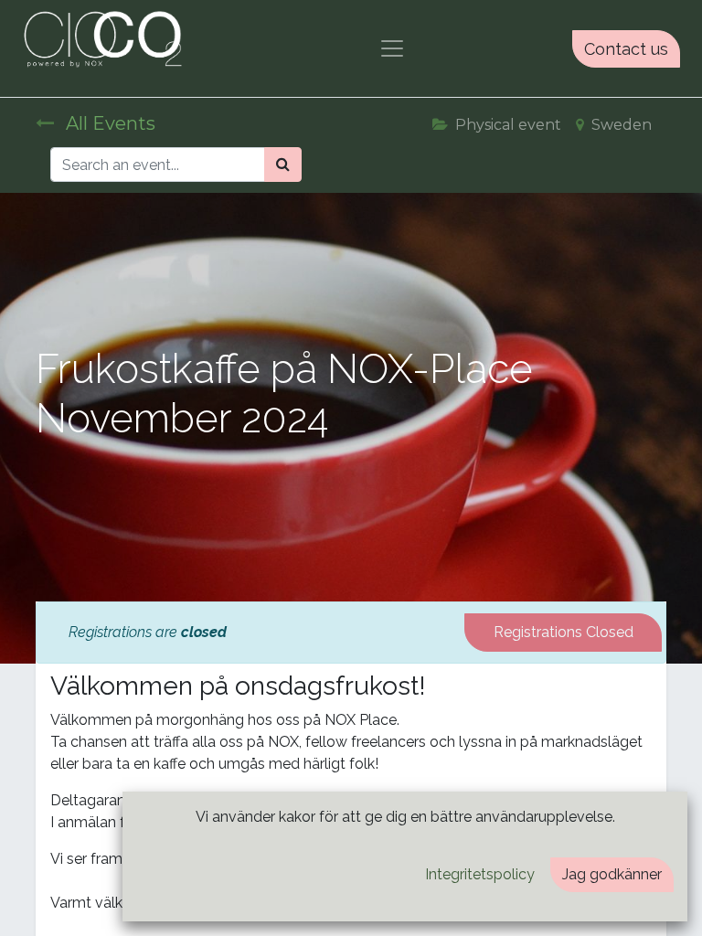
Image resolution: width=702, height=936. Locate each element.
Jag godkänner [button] (612, 874)
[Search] (283, 164)
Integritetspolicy (480, 874)
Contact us (626, 48)
